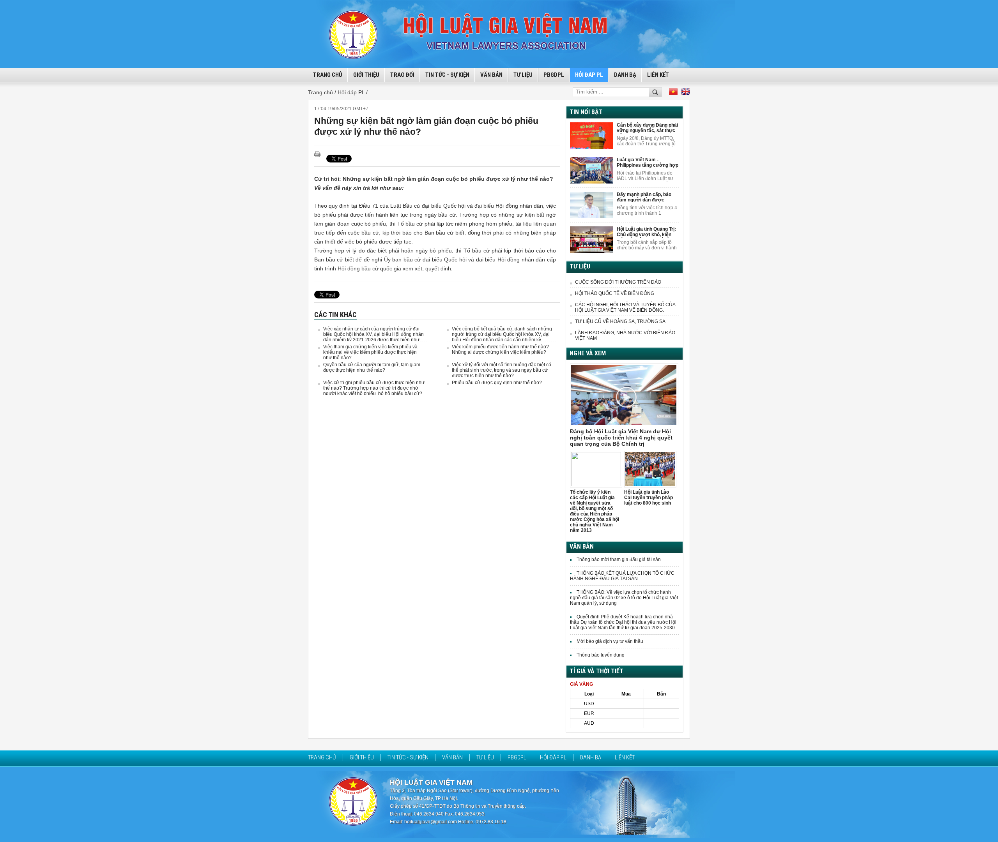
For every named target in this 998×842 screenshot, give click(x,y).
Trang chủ (322, 757)
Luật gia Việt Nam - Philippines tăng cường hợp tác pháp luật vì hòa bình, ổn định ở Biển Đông (647, 162)
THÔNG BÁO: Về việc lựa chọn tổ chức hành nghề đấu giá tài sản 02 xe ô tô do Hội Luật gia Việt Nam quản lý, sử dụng (624, 598)
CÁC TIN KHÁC (335, 315)
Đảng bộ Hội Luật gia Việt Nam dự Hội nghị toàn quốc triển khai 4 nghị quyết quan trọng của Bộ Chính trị (621, 437)
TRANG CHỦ (327, 74)
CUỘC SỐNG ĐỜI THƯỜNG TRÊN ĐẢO (618, 282)
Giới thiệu (366, 74)
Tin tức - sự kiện (447, 74)
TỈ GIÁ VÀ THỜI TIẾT (596, 671)
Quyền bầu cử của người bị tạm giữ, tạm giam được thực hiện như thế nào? (371, 367)
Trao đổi (402, 74)
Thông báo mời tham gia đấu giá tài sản (619, 559)
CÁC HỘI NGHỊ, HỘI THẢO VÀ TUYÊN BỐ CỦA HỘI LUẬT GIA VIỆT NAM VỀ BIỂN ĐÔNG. (625, 307)
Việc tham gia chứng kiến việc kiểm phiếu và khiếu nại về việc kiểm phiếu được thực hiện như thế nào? (370, 352)
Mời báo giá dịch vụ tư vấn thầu (610, 641)
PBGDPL (553, 74)
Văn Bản (491, 74)
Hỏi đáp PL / (353, 92)
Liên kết (658, 74)
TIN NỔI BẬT (586, 112)
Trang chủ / (323, 92)
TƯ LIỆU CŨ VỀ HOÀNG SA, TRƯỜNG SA (620, 321)
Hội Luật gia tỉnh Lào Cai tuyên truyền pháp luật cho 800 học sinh (648, 497)
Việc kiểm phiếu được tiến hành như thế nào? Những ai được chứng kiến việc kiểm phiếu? (500, 349)
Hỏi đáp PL (589, 74)
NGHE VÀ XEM (588, 353)
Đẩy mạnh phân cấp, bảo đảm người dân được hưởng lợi (644, 197)
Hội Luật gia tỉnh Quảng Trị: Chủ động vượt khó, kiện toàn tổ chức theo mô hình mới (646, 232)
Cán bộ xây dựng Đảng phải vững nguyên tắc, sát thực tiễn (647, 128)
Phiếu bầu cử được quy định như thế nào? (497, 382)
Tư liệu (523, 74)
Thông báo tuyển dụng (601, 655)
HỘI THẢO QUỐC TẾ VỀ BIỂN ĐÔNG (614, 293)
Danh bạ (625, 74)
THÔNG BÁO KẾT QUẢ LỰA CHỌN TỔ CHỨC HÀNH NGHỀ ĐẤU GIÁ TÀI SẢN (622, 575)
